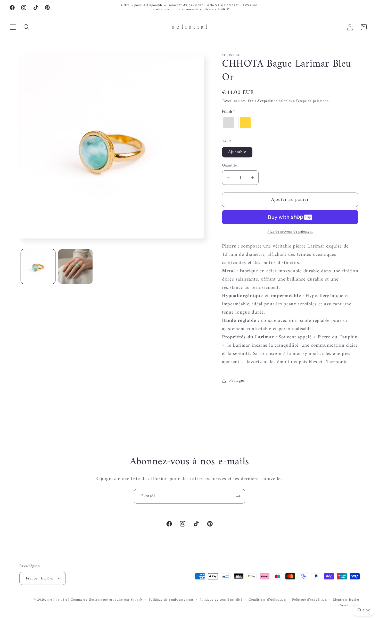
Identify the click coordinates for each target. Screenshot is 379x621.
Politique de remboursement (171, 600)
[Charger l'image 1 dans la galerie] (38, 266)
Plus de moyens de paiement (290, 231)
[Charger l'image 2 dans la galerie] (75, 266)
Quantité (229, 165)
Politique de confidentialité (221, 600)
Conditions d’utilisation (267, 600)
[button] (13, 27)
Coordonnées (349, 605)
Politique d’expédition (309, 600)
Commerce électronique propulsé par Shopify (107, 600)
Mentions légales (346, 600)
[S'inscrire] (238, 496)
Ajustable (237, 152)
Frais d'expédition (262, 101)
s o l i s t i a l (58, 600)
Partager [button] (237, 381)
